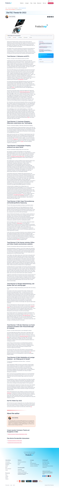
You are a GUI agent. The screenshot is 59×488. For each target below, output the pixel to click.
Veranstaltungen (45, 464)
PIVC (28, 117)
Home (6, 8)
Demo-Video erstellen (46, 463)
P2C (30, 352)
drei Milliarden (20, 79)
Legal (11, 485)
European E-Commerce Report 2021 (17, 156)
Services (19, 463)
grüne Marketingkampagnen (18, 194)
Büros (6, 467)
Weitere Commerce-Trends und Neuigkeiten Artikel (17, 434)
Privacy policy (7, 485)
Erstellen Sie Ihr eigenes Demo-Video (15, 442)
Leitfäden (6, 476)
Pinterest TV (15, 139)
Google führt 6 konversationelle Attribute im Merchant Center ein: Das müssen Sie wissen (45, 47)
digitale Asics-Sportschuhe (25, 91)
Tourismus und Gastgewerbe (34, 464)
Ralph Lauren (19, 223)
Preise (31, 3)
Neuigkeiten (7, 464)
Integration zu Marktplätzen (22, 472)
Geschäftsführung (8, 463)
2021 (8, 337)
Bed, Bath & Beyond (26, 315)
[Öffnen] (50, 1)
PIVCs (18, 239)
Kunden (35, 3)
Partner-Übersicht (8, 468)
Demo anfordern (50, 3)
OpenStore (9, 392)
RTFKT (13, 87)
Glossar (6, 477)
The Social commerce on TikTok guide (15, 440)
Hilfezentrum (45, 467)
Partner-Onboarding (21, 470)
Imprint (14, 485)
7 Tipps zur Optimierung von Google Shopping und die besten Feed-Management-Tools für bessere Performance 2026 (45, 44)
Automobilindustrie (33, 463)
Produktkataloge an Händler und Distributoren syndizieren (23, 474)
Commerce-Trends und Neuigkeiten (13, 8)
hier (31, 406)
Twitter (22, 141)
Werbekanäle (20, 469)
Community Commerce (24, 336)
